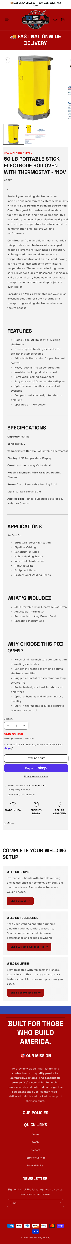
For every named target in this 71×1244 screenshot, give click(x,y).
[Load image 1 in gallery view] (13, 134)
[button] (7, 19)
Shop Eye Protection (24, 992)
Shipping (8, 739)
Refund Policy (35, 1165)
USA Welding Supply (39, 1237)
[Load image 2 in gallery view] (35, 134)
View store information (21, 794)
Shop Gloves (18, 900)
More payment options (36, 776)
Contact (35, 1150)
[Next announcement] (64, 4)
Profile (35, 1142)
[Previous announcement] (6, 4)
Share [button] (11, 823)
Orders (35, 1134)
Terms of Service (36, 1157)
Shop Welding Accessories (27, 946)
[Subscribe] (60, 1203)
